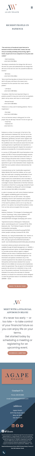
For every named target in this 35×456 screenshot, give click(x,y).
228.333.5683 (20, 395)
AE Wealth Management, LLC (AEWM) (18, 438)
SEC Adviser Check (19, 448)
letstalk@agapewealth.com (19, 399)
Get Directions (17, 418)
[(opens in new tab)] (7, 431)
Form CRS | (17, 446)
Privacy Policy (23, 446)
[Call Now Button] (4, 452)
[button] (17, 286)
